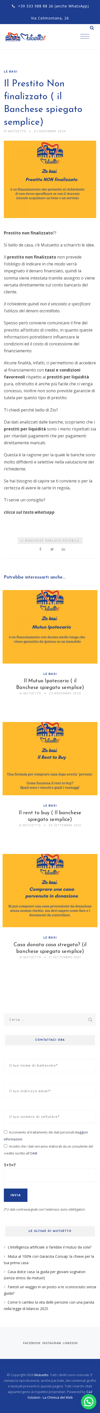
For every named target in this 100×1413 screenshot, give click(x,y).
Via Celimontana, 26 (50, 18)
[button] (88, 1401)
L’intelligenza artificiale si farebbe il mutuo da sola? (49, 1247)
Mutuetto (41, 1375)
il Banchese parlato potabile (50, 541)
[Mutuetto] (30, 37)
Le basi (10, 72)
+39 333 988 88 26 (35, 6)
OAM (33, 1153)
